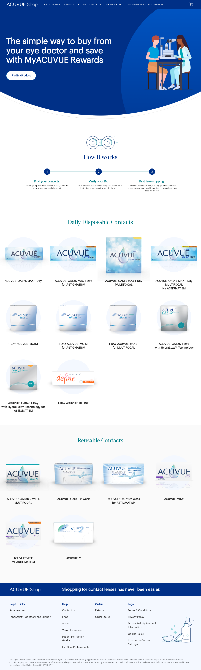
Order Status (102, 617)
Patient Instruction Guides (73, 639)
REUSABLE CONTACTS (89, 4)
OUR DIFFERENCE (114, 4)
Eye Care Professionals (75, 647)
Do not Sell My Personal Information (142, 625)
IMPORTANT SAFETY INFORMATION (145, 4)
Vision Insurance (72, 630)
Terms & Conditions (139, 610)
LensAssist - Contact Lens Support (30, 617)
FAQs (65, 617)
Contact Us (69, 610)
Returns (99, 610)
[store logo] (22, 4)
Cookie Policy (136, 634)
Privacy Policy (136, 617)
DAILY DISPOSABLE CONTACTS (58, 4)
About (66, 623)
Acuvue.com (17, 610)
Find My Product (21, 75)
